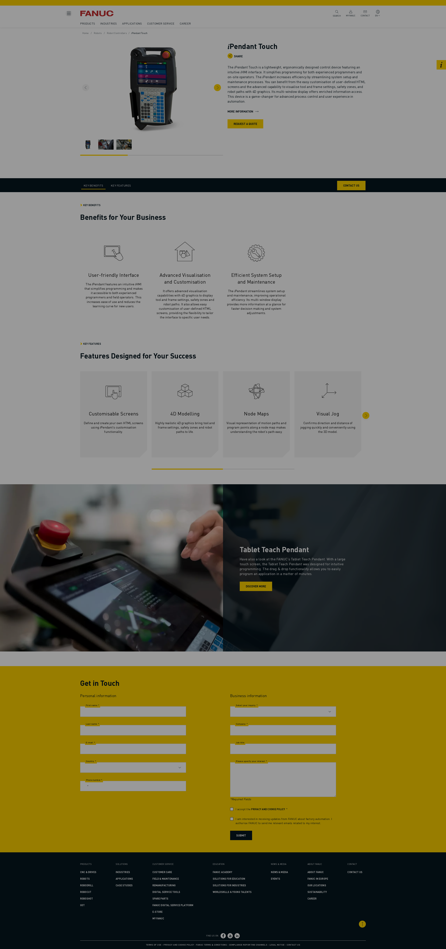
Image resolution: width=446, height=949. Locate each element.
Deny (224, 486)
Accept (278, 486)
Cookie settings (250, 486)
